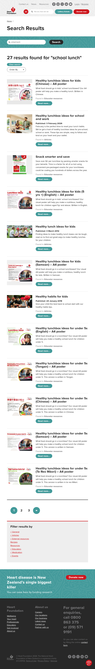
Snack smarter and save (53, 157)
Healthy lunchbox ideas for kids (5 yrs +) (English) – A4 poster (60, 193)
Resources (44, 4)
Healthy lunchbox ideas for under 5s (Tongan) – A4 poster (61, 364)
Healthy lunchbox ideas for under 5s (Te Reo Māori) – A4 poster (61, 470)
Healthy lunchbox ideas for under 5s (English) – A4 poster (61, 329)
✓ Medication (16, 552)
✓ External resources (19, 539)
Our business (41, 618)
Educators (11, 625)
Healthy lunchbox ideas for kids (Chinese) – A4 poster (58, 82)
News (33, 4)
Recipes (13, 542)
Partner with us (42, 627)
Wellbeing (11, 616)
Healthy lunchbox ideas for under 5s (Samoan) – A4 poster (61, 435)
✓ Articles (14, 535)
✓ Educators (15, 549)
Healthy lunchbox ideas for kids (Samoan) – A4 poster (58, 263)
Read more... (44, 103)
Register (85, 4)
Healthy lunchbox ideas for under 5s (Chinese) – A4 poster (61, 399)
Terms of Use (31, 661)
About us (11, 631)
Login (77, 4)
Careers (38, 612)
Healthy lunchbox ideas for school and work (60, 117)
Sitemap (54, 661)
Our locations (41, 615)
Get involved (12, 628)
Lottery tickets (64, 12)
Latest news (40, 621)
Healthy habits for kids (52, 296)
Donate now (81, 12)
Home (9, 21)
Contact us (23, 4)
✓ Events (14, 556)
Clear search (14, 64)
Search (56, 42)
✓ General (14, 532)
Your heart (11, 619)
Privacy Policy (43, 661)
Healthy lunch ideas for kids (55, 226)
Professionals (13, 622)
